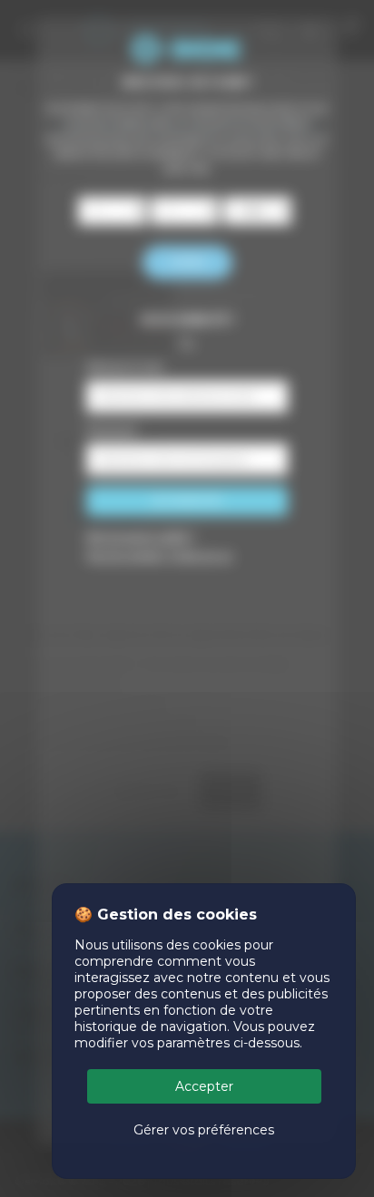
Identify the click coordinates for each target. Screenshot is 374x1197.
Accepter (204, 1086)
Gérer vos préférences (203, 1130)
